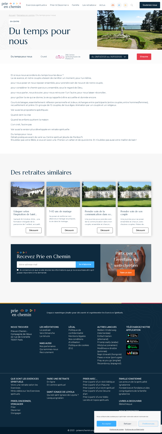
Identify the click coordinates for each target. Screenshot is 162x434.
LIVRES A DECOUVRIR (130, 401)
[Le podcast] (112, 5)
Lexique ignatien (55, 398)
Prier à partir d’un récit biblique (99, 382)
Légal (71, 327)
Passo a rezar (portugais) (109, 357)
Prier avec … (90, 379)
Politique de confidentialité (134, 429)
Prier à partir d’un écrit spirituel (99, 388)
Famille (75, 5)
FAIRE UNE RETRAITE (58, 379)
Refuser (127, 423)
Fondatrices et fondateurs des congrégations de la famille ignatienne (134, 391)
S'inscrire (144, 57)
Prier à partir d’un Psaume (96, 385)
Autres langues (107, 327)
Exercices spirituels (35, 5)
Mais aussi (46, 343)
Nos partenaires (47, 346)
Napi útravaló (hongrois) (109, 354)
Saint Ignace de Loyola (60, 392)
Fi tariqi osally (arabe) (107, 342)
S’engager (16, 413)
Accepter (106, 423)
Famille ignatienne (130, 379)
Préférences (148, 423)
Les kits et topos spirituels (96, 400)
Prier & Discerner (58, 5)
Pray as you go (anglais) (109, 360)
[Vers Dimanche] (119, 5)
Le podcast (45, 330)
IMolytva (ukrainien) (107, 345)
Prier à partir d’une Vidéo (95, 397)
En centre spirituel (56, 385)
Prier (13, 407)
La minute (45, 336)
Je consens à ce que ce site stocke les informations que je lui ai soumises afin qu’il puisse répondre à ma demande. (55, 271)
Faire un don (126, 272)
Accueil (12, 15)
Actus (102, 5)
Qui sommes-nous (49, 349)
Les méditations (49, 327)
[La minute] (125, 5)
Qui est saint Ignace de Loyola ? (63, 395)
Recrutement (47, 352)
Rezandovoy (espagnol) (109, 363)
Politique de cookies (117, 429)
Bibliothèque (125, 404)
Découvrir (33, 230)
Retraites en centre (26, 15)
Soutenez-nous (150, 5)
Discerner (16, 410)
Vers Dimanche (47, 333)
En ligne (51, 382)
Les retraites (88, 5)
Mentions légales (77, 336)
